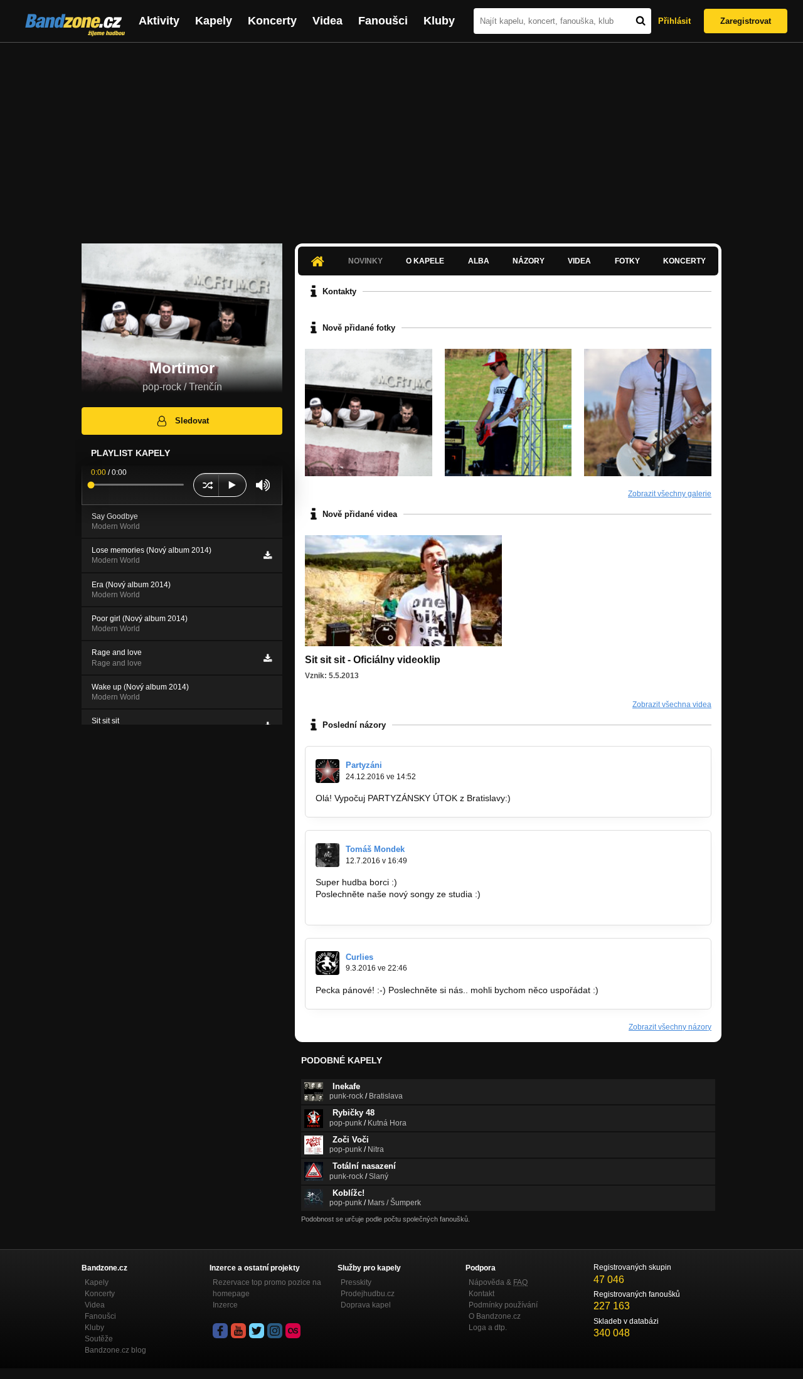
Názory (529, 261)
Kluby (439, 20)
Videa (327, 20)
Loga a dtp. (488, 1327)
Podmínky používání (503, 1305)
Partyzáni (364, 765)
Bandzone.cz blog (115, 1350)
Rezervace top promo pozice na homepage (267, 1288)
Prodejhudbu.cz (368, 1293)
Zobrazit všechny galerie (669, 493)
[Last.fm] (292, 1330)
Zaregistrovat (745, 21)
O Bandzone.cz (495, 1316)
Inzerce (225, 1305)
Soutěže (99, 1338)
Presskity (356, 1282)
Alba (478, 261)
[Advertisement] (401, 137)
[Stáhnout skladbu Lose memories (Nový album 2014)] (267, 555)
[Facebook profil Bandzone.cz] (220, 1330)
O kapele (425, 261)
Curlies (359, 957)
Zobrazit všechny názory (670, 1027)
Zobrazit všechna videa (671, 704)
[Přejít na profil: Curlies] (327, 963)
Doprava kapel (366, 1305)
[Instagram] (274, 1330)
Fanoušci (383, 20)
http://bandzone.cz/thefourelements (386, 906)
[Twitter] (256, 1330)
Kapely (213, 20)
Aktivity (159, 20)
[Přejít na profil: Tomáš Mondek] (327, 855)
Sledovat (192, 420)
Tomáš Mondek (375, 849)
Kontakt (481, 1293)
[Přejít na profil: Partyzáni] (327, 771)
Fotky (627, 261)
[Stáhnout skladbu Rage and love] (267, 658)
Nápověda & (498, 1282)
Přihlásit (674, 21)
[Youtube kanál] (238, 1330)
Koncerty (272, 20)
